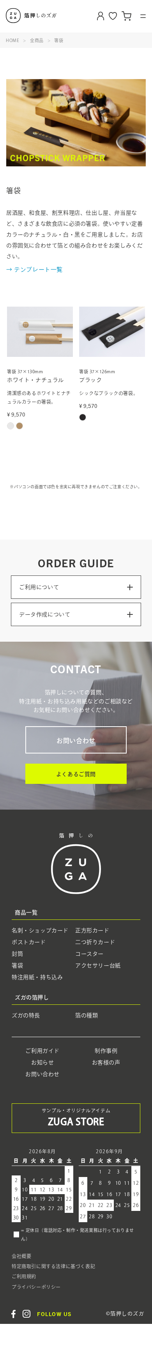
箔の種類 (86, 1015)
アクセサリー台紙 (98, 965)
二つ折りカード (95, 941)
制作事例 (106, 1050)
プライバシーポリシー (36, 1286)
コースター (89, 953)
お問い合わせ (76, 740)
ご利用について (39, 587)
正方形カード (92, 930)
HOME (12, 40)
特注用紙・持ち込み (37, 976)
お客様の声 (106, 1062)
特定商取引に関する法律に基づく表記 (53, 1266)
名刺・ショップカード (40, 930)
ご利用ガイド (42, 1050)
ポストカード (29, 941)
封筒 (17, 953)
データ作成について (44, 614)
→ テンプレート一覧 (34, 269)
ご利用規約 (24, 1276)
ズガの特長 (26, 1015)
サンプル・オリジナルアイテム (76, 1117)
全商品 (37, 40)
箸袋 (58, 40)
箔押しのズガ (43, 15)
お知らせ (42, 1062)
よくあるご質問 (76, 773)
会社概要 (21, 1255)
